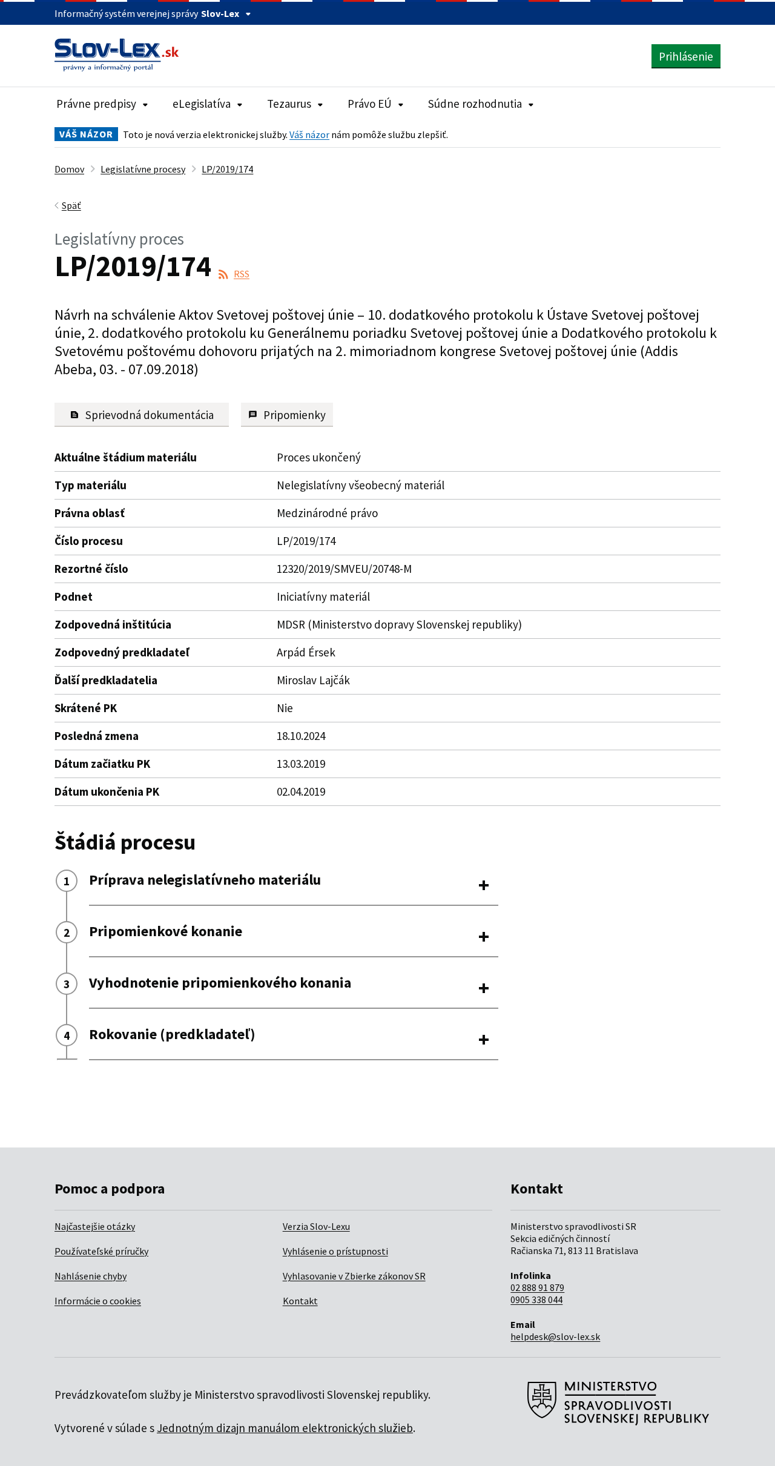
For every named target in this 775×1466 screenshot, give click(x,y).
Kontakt (300, 1301)
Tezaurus (289, 103)
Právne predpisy (96, 103)
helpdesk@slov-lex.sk (555, 1336)
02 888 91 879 (537, 1287)
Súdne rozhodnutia (475, 103)
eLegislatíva (202, 103)
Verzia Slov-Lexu (316, 1226)
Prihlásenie (686, 56)
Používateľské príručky (101, 1251)
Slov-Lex (220, 13)
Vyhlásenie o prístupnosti (335, 1251)
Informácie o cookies (97, 1301)
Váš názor (309, 134)
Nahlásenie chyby (90, 1276)
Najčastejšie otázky (94, 1226)
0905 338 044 (536, 1299)
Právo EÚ (370, 103)
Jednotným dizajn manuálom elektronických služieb (285, 1428)
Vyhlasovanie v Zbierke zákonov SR (354, 1276)
